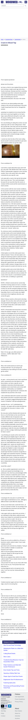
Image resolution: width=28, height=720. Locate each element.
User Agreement (19, 696)
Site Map (3, 711)
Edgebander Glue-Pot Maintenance (13, 679)
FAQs (2, 713)
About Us (17, 713)
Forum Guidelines (20, 699)
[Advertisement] (14, 23)
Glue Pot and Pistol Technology (12, 645)
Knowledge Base (9, 39)
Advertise (17, 716)
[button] (2, 706)
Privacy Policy (19, 701)
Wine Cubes (7, 656)
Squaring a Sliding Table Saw (12, 673)
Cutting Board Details (9, 653)
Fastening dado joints (9, 682)
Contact (3, 716)
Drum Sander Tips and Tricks (12, 670)
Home (2, 39)
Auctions (17, 718)
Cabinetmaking (17, 39)
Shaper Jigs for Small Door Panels (13, 676)
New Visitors (18, 711)
